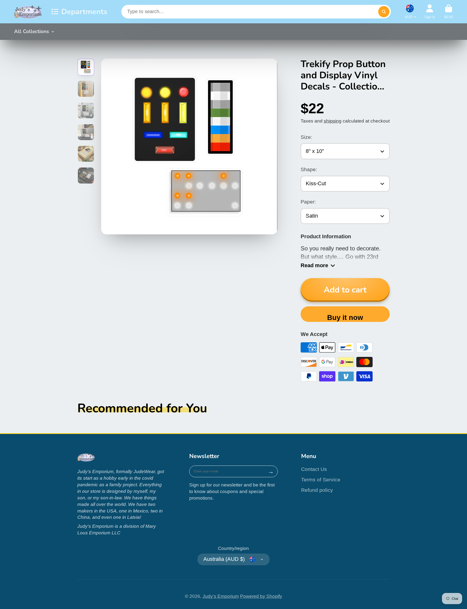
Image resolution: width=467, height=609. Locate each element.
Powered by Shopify (261, 596)
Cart (448, 11)
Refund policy (317, 490)
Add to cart (345, 289)
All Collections (31, 31)
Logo (28, 12)
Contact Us (314, 469)
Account (429, 11)
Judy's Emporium (221, 596)
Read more (314, 265)
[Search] (383, 11)
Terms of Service (320, 479)
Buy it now (345, 317)
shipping (332, 121)
